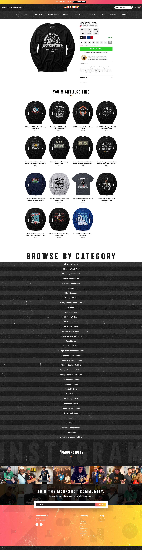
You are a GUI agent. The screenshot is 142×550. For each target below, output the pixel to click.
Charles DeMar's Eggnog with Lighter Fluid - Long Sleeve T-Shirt (35, 235)
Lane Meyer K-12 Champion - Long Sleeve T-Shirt (59, 128)
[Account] (135, 8)
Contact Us (103, 519)
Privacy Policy (84, 528)
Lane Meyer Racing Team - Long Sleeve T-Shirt (59, 200)
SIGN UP (101, 505)
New (17, 14)
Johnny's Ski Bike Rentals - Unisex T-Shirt (83, 200)
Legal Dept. (83, 533)
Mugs (124, 14)
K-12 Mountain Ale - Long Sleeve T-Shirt (83, 128)
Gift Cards (83, 521)
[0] (139, 7)
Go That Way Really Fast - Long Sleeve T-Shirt (82, 235)
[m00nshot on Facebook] (37, 524)
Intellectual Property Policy (87, 536)
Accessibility (83, 531)
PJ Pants (113, 14)
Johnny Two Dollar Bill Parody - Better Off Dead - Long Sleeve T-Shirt (82, 164)
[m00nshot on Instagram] (9, 475)
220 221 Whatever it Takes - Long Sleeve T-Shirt (59, 235)
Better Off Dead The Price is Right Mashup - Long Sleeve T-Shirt (35, 200)
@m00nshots (71, 452)
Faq (101, 521)
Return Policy (83, 524)
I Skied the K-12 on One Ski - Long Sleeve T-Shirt (35, 128)
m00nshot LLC (8, 548)
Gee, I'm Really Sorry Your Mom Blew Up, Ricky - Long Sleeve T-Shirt (106, 164)
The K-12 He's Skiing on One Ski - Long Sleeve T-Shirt (106, 128)
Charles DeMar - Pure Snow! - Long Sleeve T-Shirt (106, 200)
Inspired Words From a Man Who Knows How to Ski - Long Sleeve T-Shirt (35, 164)
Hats (102, 14)
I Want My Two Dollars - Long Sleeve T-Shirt (59, 163)
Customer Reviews (85, 519)
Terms (81, 526)
